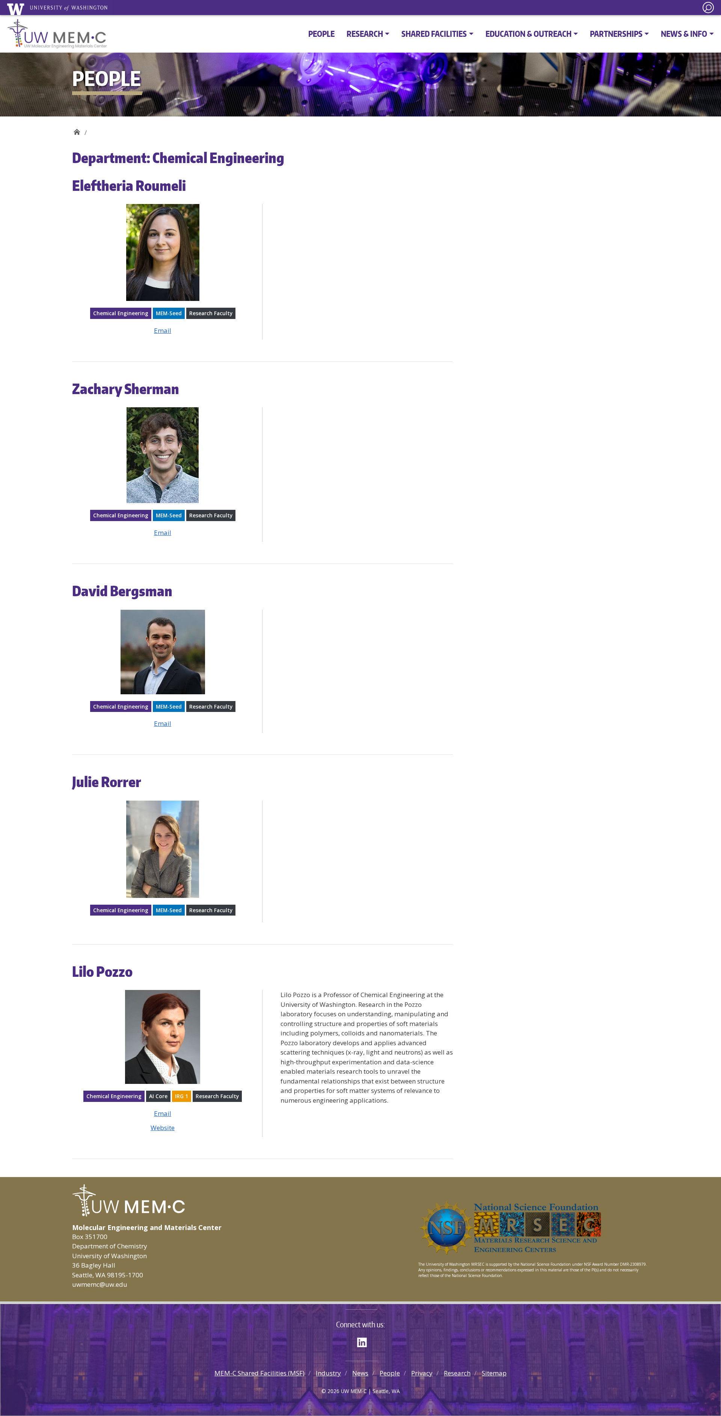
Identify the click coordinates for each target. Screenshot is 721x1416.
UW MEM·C (76, 130)
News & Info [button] (684, 34)
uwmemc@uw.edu (99, 1284)
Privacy (422, 1373)
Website (163, 1127)
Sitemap (494, 1373)
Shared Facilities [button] (434, 34)
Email (162, 330)
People (321, 34)
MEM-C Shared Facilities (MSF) (259, 1373)
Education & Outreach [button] (529, 34)
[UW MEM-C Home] (57, 34)
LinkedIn (365, 1341)
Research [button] (365, 34)
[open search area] (708, 7)
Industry (328, 1373)
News (360, 1373)
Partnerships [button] (616, 34)
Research (457, 1373)
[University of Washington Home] (59, 9)
